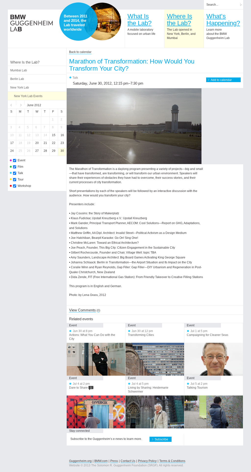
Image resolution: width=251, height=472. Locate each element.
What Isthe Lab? (139, 20)
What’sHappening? (223, 20)
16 (62, 135)
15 (53, 135)
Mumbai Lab (18, 70)
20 (37, 143)
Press (114, 461)
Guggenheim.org (80, 461)
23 (62, 143)
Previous (12, 104)
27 (37, 151)
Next (20, 104)
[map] (102, 21)
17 (12, 143)
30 (62, 151)
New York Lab (19, 87)
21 (45, 143)
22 (53, 143)
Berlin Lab (17, 79)
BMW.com (101, 461)
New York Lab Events (28, 96)
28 (45, 151)
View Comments (82, 310)
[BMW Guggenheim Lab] (31, 23)
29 (53, 151)
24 (12, 151)
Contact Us (128, 461)
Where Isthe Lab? (179, 20)
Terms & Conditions (172, 461)
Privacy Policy (147, 461)
